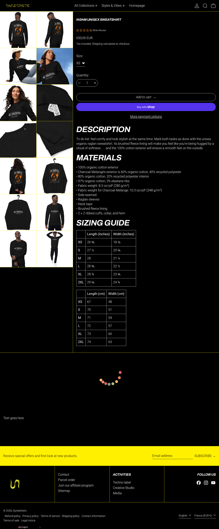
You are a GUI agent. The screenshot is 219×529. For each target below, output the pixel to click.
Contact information (93, 516)
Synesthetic (20, 510)
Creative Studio (123, 488)
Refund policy (13, 516)
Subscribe (203, 456)
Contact (63, 474)
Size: (79, 56)
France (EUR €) (203, 515)
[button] (205, 5)
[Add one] (95, 83)
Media (117, 493)
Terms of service (50, 516)
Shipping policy (71, 516)
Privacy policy (30, 516)
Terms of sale (11, 520)
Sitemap (64, 491)
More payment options (146, 116)
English (183, 515)
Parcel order (66, 480)
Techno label (122, 482)
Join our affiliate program (76, 485)
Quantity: (82, 75)
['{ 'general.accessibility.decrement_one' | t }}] (79, 83)
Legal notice (28, 520)
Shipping (97, 43)
